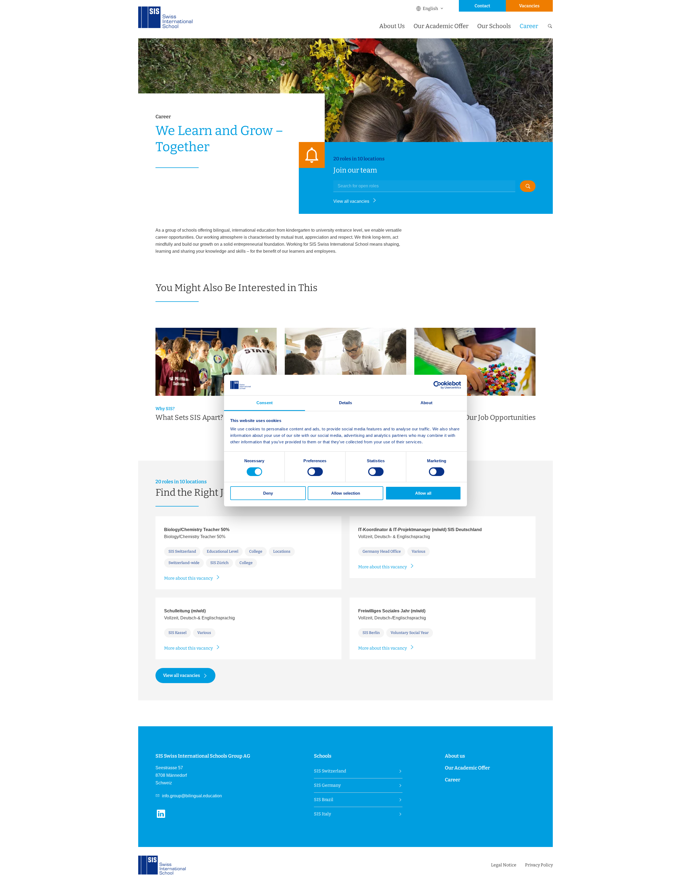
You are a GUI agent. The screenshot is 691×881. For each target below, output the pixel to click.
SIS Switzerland (330, 771)
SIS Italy (322, 813)
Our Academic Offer (441, 26)
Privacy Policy (539, 865)
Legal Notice (503, 865)
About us (455, 756)
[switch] (315, 471)
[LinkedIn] (163, 816)
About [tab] (426, 402)
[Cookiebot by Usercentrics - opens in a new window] (437, 385)
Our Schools (494, 26)
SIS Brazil (323, 799)
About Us (392, 26)
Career (529, 26)
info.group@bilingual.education (191, 796)
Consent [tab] (264, 402)
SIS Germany (327, 785)
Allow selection (345, 493)
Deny (268, 493)
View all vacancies (351, 201)
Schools (322, 756)
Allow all (423, 493)
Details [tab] (345, 402)
